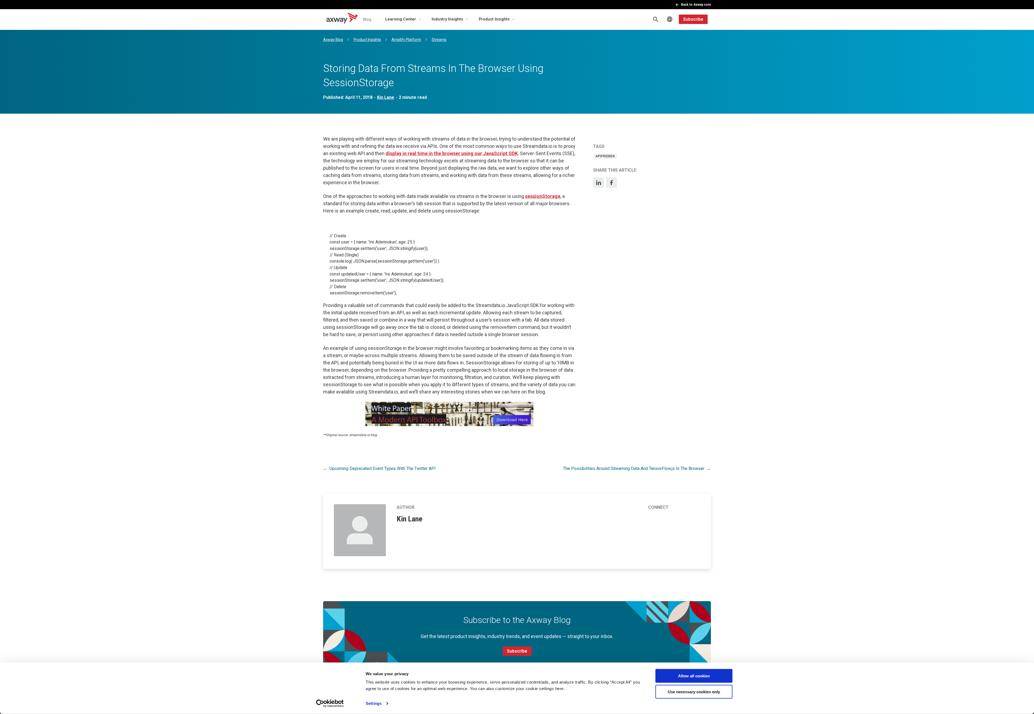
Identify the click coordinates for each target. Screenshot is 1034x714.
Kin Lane (385, 97)
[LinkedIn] (598, 182)
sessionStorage (542, 196)
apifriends (605, 156)
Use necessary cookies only (694, 691)
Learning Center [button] (400, 19)
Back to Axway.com (696, 4)
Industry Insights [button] (447, 19)
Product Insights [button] (494, 19)
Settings (374, 703)
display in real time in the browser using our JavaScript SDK (452, 153)
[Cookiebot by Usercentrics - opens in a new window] (330, 703)
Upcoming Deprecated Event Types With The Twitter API (383, 468)
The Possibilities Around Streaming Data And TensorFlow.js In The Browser (633, 468)
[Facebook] (611, 182)
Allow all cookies (694, 676)
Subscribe (693, 19)
